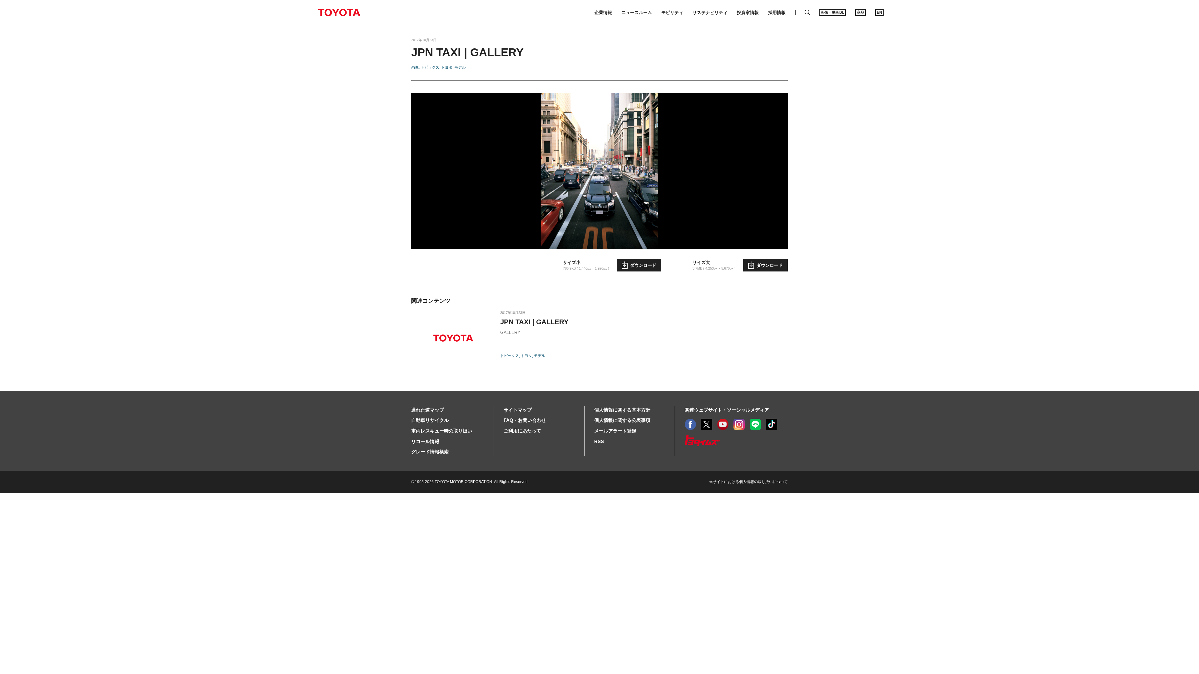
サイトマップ (518, 410)
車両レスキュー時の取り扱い (441, 430)
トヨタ (446, 67)
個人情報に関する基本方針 (622, 410)
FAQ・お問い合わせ (525, 420)
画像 (415, 67)
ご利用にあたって (522, 430)
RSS (599, 441)
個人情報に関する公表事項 (622, 420)
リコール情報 (425, 441)
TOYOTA (339, 12)
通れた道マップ (427, 410)
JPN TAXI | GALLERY (534, 322)
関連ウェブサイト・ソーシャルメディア (727, 410)
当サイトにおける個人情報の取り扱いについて (748, 482)
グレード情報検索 (430, 451)
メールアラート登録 (615, 430)
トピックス (430, 67)
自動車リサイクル (430, 420)
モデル (460, 67)
